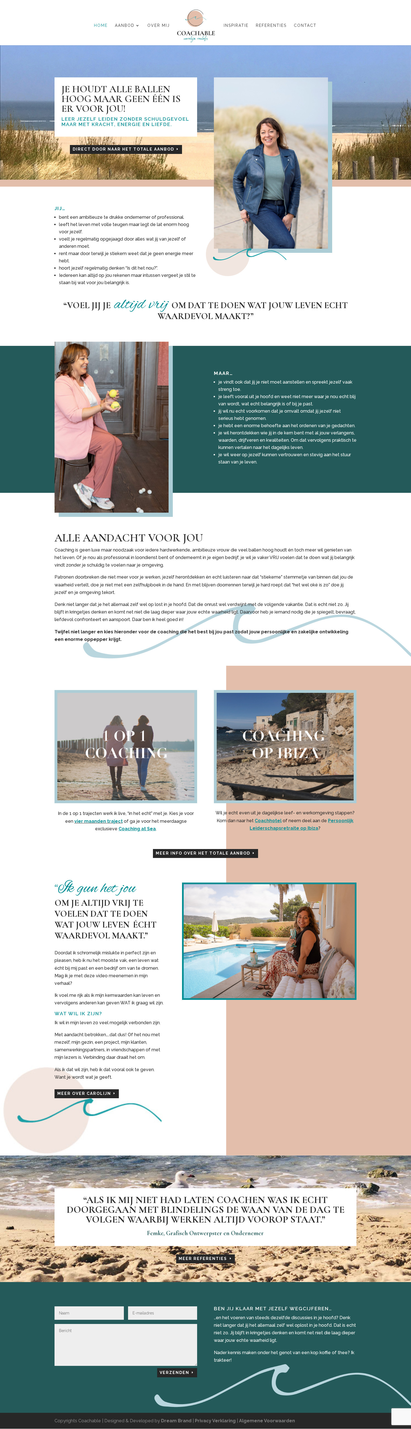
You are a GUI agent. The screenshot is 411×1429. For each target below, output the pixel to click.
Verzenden (174, 1372)
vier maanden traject (98, 821)
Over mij (158, 25)
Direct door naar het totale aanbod (123, 149)
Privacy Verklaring (215, 1420)
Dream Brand (176, 1420)
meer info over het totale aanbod (203, 853)
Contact (305, 25)
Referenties (271, 25)
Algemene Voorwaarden (267, 1420)
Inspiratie (236, 25)
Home (101, 25)
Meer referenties (203, 1258)
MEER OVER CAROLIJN (84, 1093)
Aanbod (124, 25)
